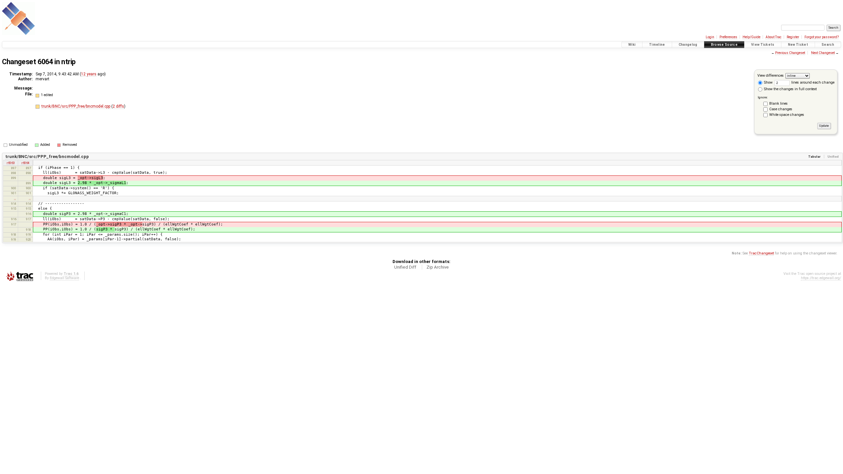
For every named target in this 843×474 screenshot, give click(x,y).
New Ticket (798, 44)
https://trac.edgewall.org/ (821, 278)
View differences (770, 75)
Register (793, 37)
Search (828, 44)
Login (710, 37)
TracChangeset (761, 253)
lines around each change (812, 82)
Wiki (632, 44)
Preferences (728, 37)
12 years (88, 74)
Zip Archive (437, 267)
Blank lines (778, 103)
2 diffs (118, 106)
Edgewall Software (64, 278)
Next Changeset (823, 53)
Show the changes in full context (790, 89)
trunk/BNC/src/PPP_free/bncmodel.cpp (76, 106)
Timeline (657, 44)
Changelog (688, 44)
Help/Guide (751, 37)
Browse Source (724, 44)
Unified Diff (405, 267)
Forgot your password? (821, 37)
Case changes (780, 109)
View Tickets (763, 44)
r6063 (10, 163)
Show (768, 82)
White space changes (786, 115)
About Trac (773, 37)
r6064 (25, 163)
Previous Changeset (790, 53)
